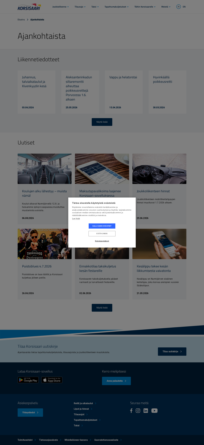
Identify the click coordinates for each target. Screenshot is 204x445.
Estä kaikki (101, 234)
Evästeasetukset (102, 241)
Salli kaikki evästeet (101, 226)
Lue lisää (76, 219)
